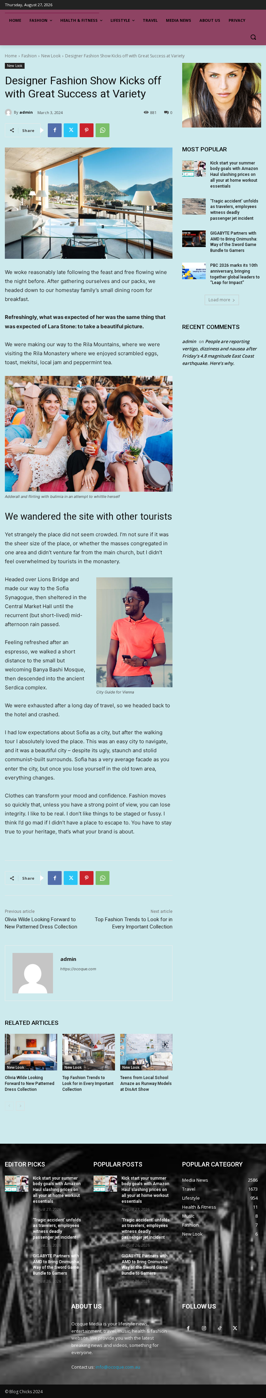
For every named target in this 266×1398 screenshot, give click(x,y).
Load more (219, 300)
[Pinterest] (87, 130)
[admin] (9, 112)
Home (11, 56)
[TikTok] (219, 1328)
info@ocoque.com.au (118, 1367)
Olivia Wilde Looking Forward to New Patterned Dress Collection (29, 1083)
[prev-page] (9, 1106)
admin (26, 112)
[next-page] (20, 1106)
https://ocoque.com (78, 968)
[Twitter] (71, 130)
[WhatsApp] (102, 130)
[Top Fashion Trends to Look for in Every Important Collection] (88, 1052)
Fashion (29, 56)
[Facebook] (55, 130)
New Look (51, 56)
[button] (253, 37)
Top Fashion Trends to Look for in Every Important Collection (88, 1083)
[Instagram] (204, 1328)
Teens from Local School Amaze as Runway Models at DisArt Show (146, 1083)
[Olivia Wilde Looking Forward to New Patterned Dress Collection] (31, 1052)
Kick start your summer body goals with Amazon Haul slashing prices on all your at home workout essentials (234, 175)
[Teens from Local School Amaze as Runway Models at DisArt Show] (146, 1052)
